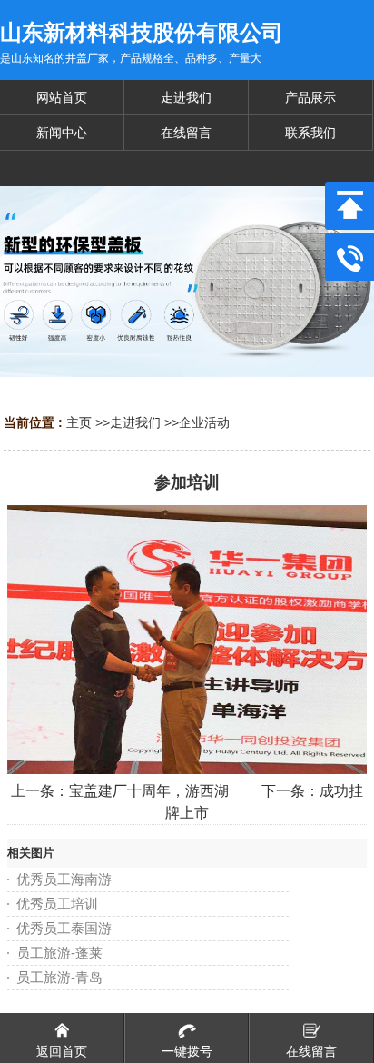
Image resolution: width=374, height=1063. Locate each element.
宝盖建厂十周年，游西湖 (149, 791)
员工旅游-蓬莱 (59, 952)
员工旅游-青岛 (59, 977)
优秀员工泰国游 (64, 928)
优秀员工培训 (57, 903)
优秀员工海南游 (64, 879)
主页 (79, 422)
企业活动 (204, 422)
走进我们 (135, 422)
